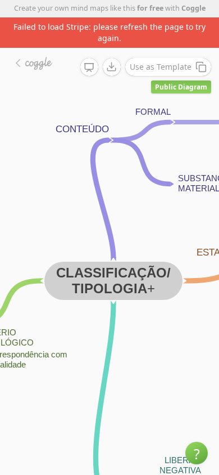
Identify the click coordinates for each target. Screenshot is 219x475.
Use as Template (160, 66)
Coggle (193, 8)
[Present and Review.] (89, 68)
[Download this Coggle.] (112, 67)
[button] (196, 453)
